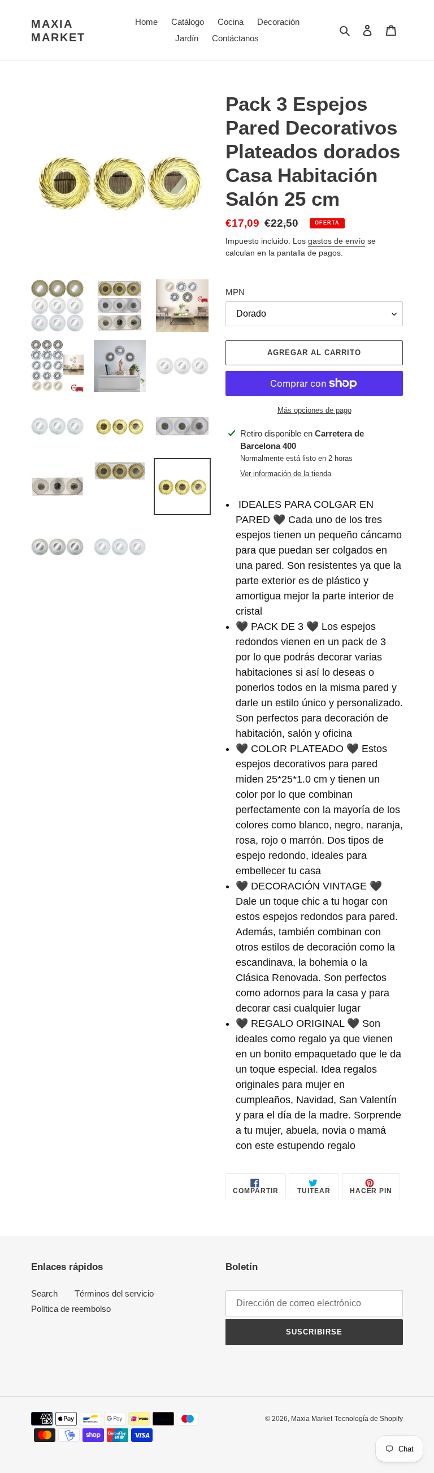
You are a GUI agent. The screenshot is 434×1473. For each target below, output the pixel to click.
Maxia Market (58, 31)
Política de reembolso (71, 1309)
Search (44, 1293)
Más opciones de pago (314, 410)
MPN (235, 292)
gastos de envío (336, 240)
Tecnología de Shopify (369, 1419)
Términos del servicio (114, 1293)
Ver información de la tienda (285, 473)
